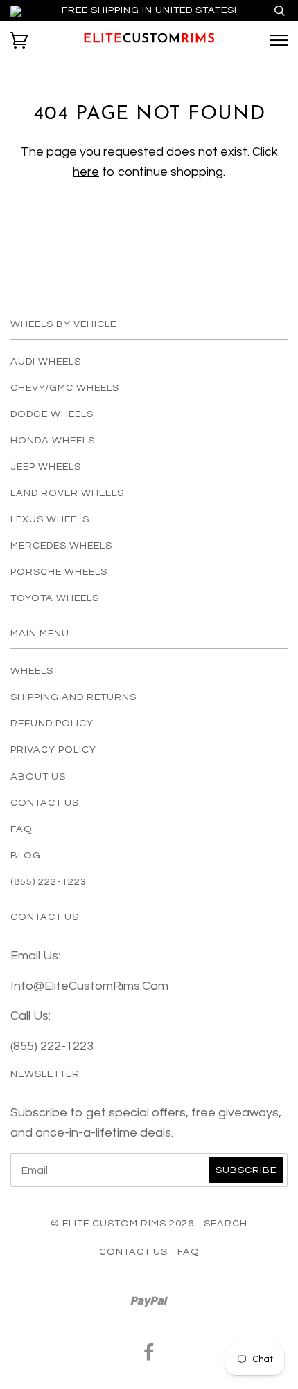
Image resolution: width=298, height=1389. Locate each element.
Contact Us (44, 803)
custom (149, 39)
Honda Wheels (52, 440)
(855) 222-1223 (48, 881)
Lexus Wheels (49, 519)
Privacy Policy (53, 749)
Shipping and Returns (73, 697)
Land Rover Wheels (67, 493)
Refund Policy (52, 723)
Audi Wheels (45, 361)
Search (225, 1223)
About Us (38, 776)
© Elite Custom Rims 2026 (122, 1223)
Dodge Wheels (52, 414)
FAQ (21, 829)
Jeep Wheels (45, 466)
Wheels (31, 670)
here (86, 171)
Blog (25, 855)
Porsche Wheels (58, 572)
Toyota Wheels (54, 598)
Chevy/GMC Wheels (64, 388)
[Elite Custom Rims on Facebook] (149, 1355)
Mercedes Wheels (61, 545)
